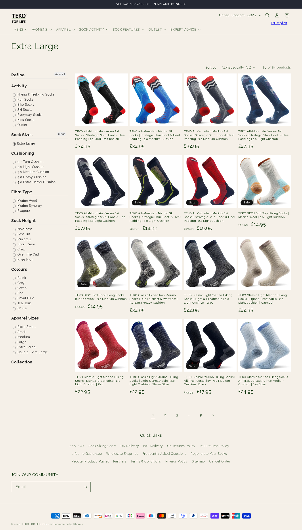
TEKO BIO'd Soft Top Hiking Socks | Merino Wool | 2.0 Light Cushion (263, 215)
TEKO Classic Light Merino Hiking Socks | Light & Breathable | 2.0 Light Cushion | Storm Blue (154, 380)
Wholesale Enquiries (122, 454)
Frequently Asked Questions (164, 454)
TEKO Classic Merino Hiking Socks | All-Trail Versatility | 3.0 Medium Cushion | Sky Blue (263, 380)
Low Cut (23, 234)
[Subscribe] (85, 487)
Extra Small (26, 327)
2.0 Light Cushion (30, 167)
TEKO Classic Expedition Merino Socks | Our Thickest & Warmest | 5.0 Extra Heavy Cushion (154, 298)
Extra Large (25, 143)
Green (21, 288)
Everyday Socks (29, 115)
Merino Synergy (29, 205)
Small (21, 332)
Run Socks (25, 99)
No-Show (24, 229)
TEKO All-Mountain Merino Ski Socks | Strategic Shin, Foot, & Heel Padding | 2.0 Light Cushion (264, 135)
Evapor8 (23, 210)
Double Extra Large (32, 352)
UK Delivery (129, 446)
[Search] (267, 15)
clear (61, 133)
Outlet (21, 125)
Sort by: (211, 67)
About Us (76, 446)
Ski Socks (24, 109)
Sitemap (198, 461)
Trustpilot (279, 23)
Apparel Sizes (25, 318)
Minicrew (23, 239)
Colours (19, 269)
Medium (23, 337)
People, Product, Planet (90, 461)
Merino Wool (26, 200)
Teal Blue (24, 303)
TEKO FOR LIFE (31, 524)
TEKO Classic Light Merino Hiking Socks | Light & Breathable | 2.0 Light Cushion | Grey (208, 298)
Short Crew (25, 244)
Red (19, 293)
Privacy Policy (176, 461)
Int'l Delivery (153, 446)
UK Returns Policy (181, 446)
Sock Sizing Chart (102, 446)
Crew (20, 249)
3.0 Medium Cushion (32, 172)
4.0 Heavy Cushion (31, 177)
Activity (19, 86)
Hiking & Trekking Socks (35, 94)
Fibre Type (21, 192)
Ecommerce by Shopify (68, 524)
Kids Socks (25, 120)
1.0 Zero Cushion (29, 162)
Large (21, 342)
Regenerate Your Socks (209, 454)
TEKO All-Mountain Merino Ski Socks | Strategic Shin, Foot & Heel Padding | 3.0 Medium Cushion (100, 135)
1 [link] (153, 415)
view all (60, 74)
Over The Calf (27, 254)
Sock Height (23, 220)
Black (21, 278)
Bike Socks (25, 104)
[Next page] (213, 415)
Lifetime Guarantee (87, 454)
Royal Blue (25, 298)
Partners (119, 461)
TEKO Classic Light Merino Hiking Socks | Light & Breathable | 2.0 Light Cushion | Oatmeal (262, 298)
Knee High (24, 259)
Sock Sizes (22, 134)
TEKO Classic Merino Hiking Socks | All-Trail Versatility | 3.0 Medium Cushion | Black (209, 380)
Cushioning (22, 153)
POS (44, 524)
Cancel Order (219, 461)
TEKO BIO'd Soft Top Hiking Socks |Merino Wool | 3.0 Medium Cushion (101, 297)
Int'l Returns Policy (214, 446)
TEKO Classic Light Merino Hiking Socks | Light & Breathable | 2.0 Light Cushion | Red (99, 380)
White (21, 308)
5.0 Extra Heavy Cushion (35, 182)
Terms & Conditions (146, 461)
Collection (21, 362)
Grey (20, 283)
